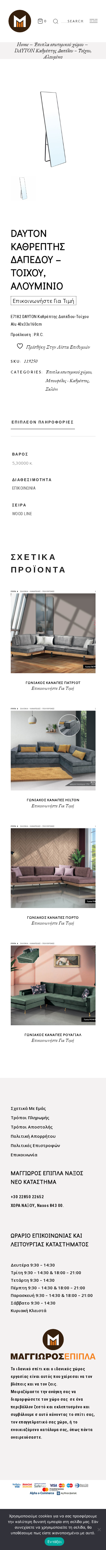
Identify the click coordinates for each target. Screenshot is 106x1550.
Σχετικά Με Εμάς (28, 1108)
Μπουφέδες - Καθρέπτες (67, 380)
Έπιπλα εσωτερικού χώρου (68, 372)
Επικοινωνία (24, 1154)
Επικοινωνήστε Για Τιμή (43, 300)
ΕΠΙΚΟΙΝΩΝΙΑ (24, 488)
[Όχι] (99, 1529)
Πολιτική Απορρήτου (33, 1136)
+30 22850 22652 (27, 1196)
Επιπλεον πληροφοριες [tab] (43, 422)
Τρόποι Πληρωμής (30, 1117)
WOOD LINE (22, 513)
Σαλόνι (52, 389)
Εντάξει (54, 1541)
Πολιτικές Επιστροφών (35, 1145)
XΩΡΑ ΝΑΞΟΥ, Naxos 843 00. (37, 1205)
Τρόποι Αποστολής (32, 1127)
